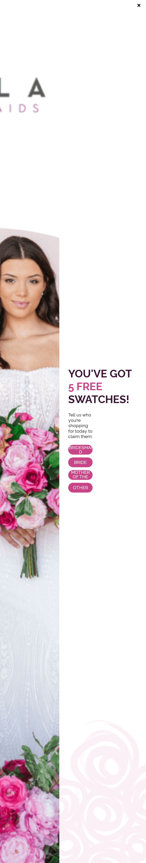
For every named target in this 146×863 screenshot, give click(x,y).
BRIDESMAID (80, 450)
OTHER (80, 487)
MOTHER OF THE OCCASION (80, 475)
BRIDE (80, 462)
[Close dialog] (139, 5)
